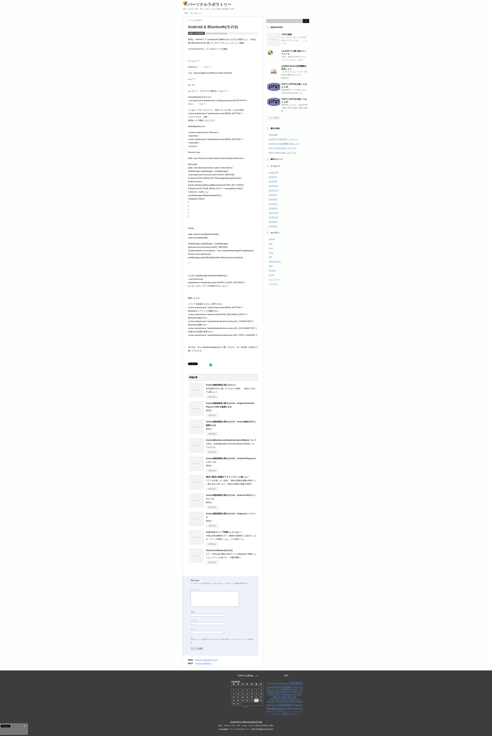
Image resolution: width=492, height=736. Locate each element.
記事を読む (212, 397)
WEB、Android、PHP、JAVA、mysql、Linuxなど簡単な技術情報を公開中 (246, 726)
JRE (301, 689)
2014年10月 (273, 217)
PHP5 (270, 694)
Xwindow (268, 711)
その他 (271, 275)
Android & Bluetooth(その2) (246, 722)
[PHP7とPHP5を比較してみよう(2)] (273, 105)
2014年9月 (273, 222)
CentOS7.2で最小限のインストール (283, 139)
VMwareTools (296, 701)
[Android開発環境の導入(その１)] (196, 396)
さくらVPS (277, 711)
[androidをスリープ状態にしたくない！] (196, 543)
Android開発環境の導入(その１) (221, 385)
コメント (195, 589)
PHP (270, 257)
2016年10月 (273, 172)
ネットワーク (274, 279)
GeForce (300, 687)
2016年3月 (273, 181)
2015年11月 (273, 186)
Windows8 (272, 708)
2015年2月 (273, 204)
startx (298, 699)
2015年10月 (273, 190)
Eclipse (285, 686)
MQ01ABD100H (282, 692)
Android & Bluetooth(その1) (219, 550)
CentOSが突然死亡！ (204, 663)
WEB (271, 266)
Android (209, 33)
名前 (193, 612)
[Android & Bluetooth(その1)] (196, 562)
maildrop (270, 692)
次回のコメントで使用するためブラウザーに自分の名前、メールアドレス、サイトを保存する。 (222, 641)
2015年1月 (273, 208)
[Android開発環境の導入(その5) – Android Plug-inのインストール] (196, 470)
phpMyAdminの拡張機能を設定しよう (284, 144)
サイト (193, 629)
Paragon (300, 692)
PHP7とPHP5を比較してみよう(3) (282, 148)
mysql (271, 253)
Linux (271, 248)
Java (214, 33)
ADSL (277, 683)
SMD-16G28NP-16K (282, 697)
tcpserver (271, 701)
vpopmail (270, 705)
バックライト (296, 711)
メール (194, 621)
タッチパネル (287, 711)
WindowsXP (297, 708)
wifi (276, 705)
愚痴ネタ (287, 714)
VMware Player (275, 261)
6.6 (267, 683)
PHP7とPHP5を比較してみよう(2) (282, 153)
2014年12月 (273, 213)
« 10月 (245, 707)
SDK (299, 694)
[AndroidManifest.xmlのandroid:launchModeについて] (196, 451)
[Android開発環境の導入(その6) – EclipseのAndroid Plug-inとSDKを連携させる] (196, 415)
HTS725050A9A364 (284, 689)
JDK (296, 689)
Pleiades (286, 694)
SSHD (293, 699)
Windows (272, 270)
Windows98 (285, 708)
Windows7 (298, 705)
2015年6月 (273, 199)
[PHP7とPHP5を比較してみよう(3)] (273, 90)
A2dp (218, 33)
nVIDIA (293, 692)
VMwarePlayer (282, 701)
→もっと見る (273, 118)
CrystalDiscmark (273, 687)
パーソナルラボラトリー (209, 4)
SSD (294, 697)
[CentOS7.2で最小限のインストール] (270, 55)
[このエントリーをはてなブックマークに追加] (210, 364)
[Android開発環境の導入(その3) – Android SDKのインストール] (196, 506)
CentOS (296, 683)
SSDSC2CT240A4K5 (279, 699)
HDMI (273, 689)
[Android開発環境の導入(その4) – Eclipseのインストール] (196, 525)
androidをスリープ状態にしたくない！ (224, 532)
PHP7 (277, 694)
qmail (294, 694)
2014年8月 (273, 226)
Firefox (294, 687)
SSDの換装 (286, 34)
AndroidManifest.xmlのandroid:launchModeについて (231, 440)
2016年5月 (273, 177)
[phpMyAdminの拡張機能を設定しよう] (273, 76)
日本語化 (294, 714)
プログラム (273, 284)
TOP (186, 13)
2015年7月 (273, 195)
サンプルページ (196, 13)
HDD (268, 689)
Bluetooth (224, 33)
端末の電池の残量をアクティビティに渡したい (227, 477)
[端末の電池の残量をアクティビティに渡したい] (196, 488)
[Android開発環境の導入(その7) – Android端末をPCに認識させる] (196, 433)
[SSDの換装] (273, 45)
